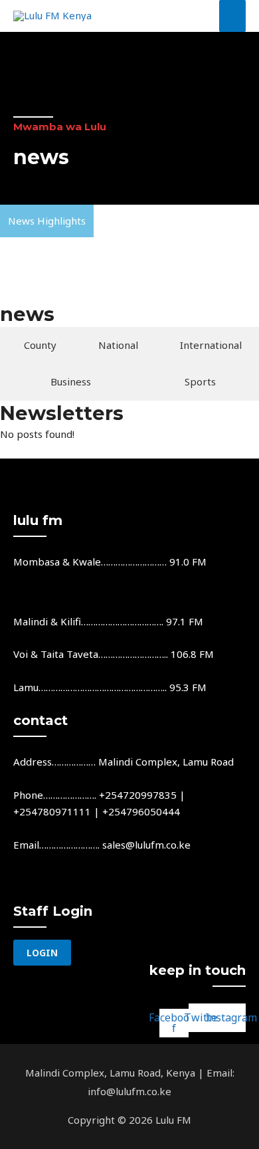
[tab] (37, 345)
